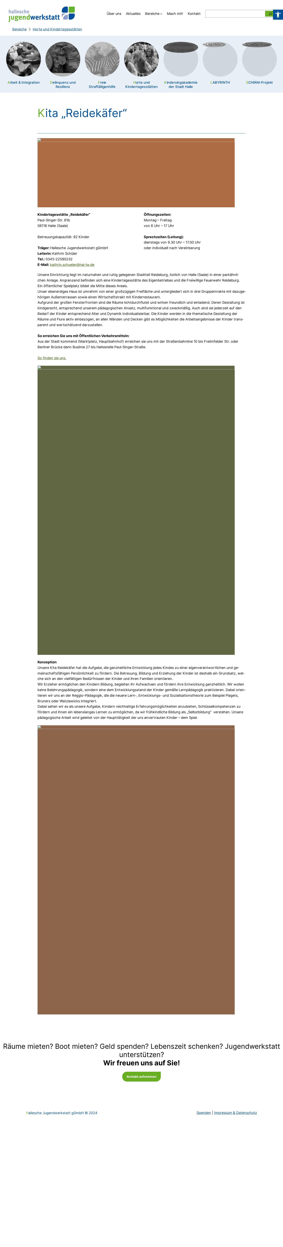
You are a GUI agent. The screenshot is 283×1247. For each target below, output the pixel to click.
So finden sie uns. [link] (52, 358)
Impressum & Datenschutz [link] (235, 1113)
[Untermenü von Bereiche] (161, 14)
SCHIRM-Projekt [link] (259, 82)
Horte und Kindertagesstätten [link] (141, 84)
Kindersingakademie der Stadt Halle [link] (181, 84)
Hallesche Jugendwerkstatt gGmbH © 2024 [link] (61, 1113)
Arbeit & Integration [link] (24, 82)
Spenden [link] (204, 1113)
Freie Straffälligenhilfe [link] (102, 84)
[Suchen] (270, 14)
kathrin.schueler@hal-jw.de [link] (72, 265)
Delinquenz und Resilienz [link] (63, 84)
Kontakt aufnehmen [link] (141, 1076)
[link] (278, 15)
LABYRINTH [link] (220, 82)
